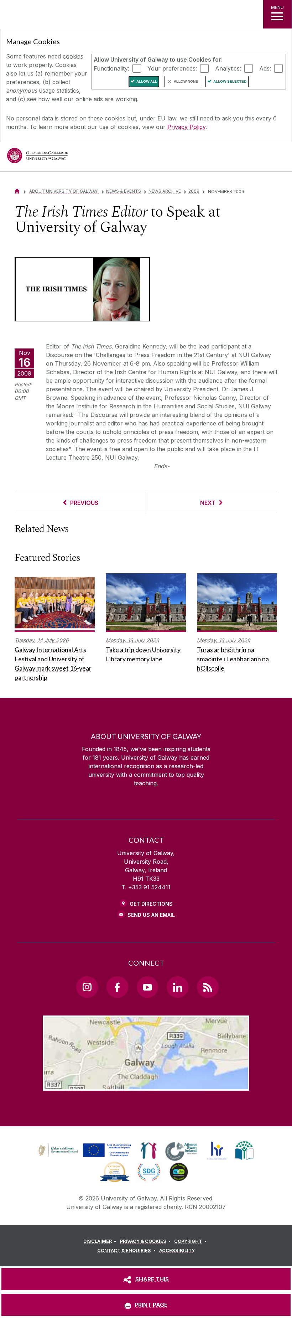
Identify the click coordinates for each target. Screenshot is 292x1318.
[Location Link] (146, 1085)
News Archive (164, 191)
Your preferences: (172, 68)
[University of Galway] (37, 157)
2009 (193, 191)
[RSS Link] (207, 987)
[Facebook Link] (117, 987)
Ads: (265, 68)
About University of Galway (64, 191)
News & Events (123, 191)
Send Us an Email (151, 915)
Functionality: (111, 68)
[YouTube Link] (147, 987)
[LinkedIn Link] (177, 987)
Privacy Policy (186, 126)
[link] (84, 1150)
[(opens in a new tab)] (85, 1157)
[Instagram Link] (87, 987)
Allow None (186, 81)
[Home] (17, 191)
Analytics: (228, 68)
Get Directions (151, 904)
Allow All (146, 81)
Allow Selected (229, 81)
